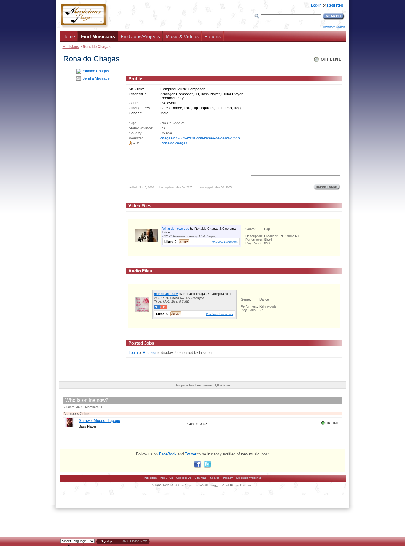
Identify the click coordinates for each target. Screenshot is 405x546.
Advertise (150, 477)
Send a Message (96, 78)
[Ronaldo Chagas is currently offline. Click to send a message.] (327, 62)
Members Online (77, 413)
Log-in (316, 5)
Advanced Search (334, 26)
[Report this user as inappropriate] (326, 189)
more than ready (166, 294)
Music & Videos (182, 36)
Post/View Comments (224, 241)
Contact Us (183, 477)
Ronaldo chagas (173, 143)
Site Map (200, 477)
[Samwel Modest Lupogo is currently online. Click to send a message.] (330, 424)
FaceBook (167, 454)
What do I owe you (175, 228)
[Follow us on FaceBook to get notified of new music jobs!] (197, 466)
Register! (335, 5)
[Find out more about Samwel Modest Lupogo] (69, 426)
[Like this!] (184, 241)
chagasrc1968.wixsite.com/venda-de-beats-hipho (200, 138)
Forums (213, 36)
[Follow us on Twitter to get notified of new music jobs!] (207, 466)
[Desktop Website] (248, 477)
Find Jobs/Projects (140, 36)
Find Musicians (98, 36)
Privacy (228, 477)
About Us (166, 477)
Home (68, 36)
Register (150, 352)
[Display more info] (146, 241)
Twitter (190, 454)
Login (133, 352)
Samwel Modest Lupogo (99, 420)
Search (215, 477)
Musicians (71, 47)
